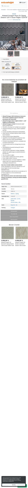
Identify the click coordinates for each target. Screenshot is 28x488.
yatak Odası (13, 198)
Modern (13, 193)
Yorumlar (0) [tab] (14, 214)
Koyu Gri (13, 205)
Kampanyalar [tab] (14, 211)
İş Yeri (18, 198)
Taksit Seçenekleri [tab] (14, 216)
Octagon (13, 207)
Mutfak (12, 200)
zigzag (17, 193)
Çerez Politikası (17, 480)
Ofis (19, 202)
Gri (16, 205)
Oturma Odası (14, 202)
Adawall (14, 13)
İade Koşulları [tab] (14, 219)
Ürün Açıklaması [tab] (14, 113)
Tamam (13, 484)
